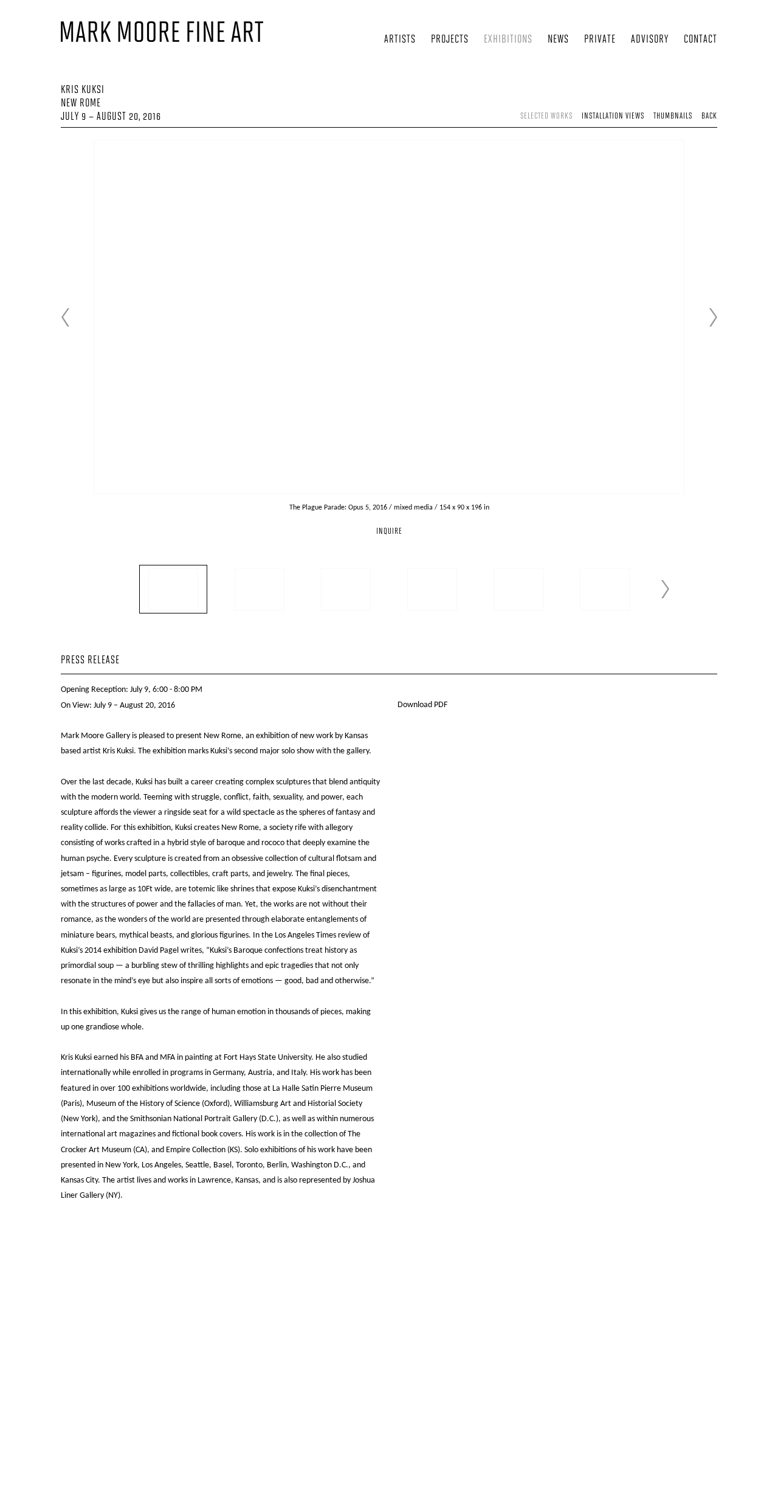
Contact (700, 40)
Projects (450, 40)
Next (713, 317)
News (558, 40)
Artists (400, 40)
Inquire (389, 531)
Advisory (650, 40)
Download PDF (422, 705)
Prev (65, 317)
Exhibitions (508, 40)
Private (600, 40)
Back (709, 116)
